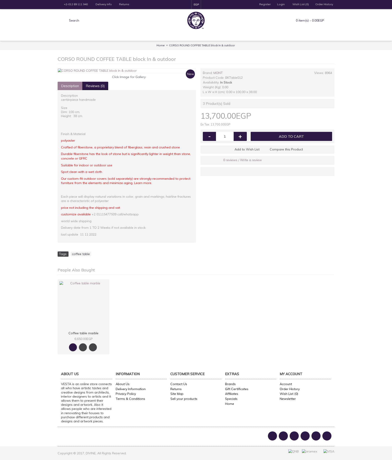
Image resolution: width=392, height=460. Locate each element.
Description (70, 86)
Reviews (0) (95, 86)
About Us (123, 384)
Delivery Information (131, 389)
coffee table (81, 254)
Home (229, 404)
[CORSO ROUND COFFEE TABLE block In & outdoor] (127, 70)
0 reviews (230, 160)
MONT (218, 73)
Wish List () (289, 394)
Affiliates (231, 394)
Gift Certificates (236, 389)
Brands (230, 384)
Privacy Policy (126, 394)
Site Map (177, 394)
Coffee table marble (83, 333)
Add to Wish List (247, 149)
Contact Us (178, 384)
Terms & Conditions (130, 399)
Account (286, 384)
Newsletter (288, 399)
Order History (290, 389)
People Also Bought (76, 270)
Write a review (251, 160)
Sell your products (183, 399)
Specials (231, 399)
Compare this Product (286, 149)
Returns (176, 389)
